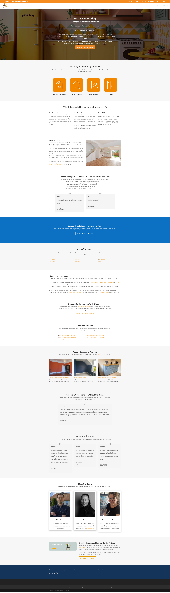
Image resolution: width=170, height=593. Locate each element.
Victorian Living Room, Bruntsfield (59, 377)
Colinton (101, 263)
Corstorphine (102, 259)
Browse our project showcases (74, 292)
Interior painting (58, 587)
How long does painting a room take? (67, 335)
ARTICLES (165, 1)
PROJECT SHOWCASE (148, 1)
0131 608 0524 (77, 572)
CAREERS (158, 1)
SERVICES (138, 1)
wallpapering (111, 282)
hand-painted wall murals (84, 306)
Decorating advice (111, 587)
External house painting (77, 587)
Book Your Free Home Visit (85, 47)
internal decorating (95, 282)
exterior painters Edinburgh (55, 164)
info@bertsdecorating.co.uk (104, 572)
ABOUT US (131, 1)
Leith (100, 261)
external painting (103, 282)
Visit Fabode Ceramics (87, 558)
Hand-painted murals (100, 587)
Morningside (53, 261)
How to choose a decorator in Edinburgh (68, 337)
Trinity (76, 263)
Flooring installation (89, 587)
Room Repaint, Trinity (80, 377)
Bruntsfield (52, 263)
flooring (118, 282)
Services (158, 5)
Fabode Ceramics (90, 528)
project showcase (101, 354)
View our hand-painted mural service (85, 313)
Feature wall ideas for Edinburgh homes (95, 335)
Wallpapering (67, 587)
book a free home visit (104, 292)
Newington (77, 261)
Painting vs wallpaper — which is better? (95, 337)
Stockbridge (52, 259)
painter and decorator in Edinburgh (74, 74)
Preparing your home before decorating (67, 339)
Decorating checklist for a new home (95, 339)
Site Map (51, 587)
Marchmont (77, 259)
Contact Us (165, 5)
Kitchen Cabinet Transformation (107, 377)
